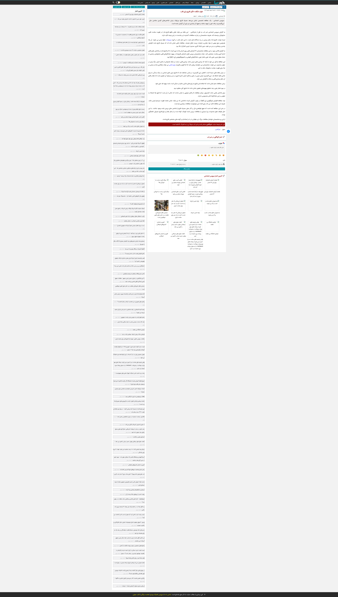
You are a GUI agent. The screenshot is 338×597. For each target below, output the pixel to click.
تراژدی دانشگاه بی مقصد (212, 234)
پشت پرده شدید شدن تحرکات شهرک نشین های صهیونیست (130, 373)
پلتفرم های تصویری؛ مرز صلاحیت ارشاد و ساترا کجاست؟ (131, 302)
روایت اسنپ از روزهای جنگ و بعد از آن (135, 494)
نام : (224, 160)
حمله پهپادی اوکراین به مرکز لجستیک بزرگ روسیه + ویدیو (130, 176)
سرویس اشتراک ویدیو (156, 594)
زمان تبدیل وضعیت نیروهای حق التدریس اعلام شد (132, 469)
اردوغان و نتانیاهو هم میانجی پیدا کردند (135, 490)
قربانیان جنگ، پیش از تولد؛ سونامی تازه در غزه (133, 334)
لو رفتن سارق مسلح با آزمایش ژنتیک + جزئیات (133, 586)
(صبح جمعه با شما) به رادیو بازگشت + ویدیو (133, 63)
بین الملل (178, 3)
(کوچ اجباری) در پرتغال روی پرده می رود (134, 249)
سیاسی (209, 3)
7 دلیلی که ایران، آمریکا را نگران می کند (134, 424)
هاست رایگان (145, 594)
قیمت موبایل (126, 7)
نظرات (220, 143)
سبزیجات (168, 40)
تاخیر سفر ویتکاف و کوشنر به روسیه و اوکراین (133, 274)
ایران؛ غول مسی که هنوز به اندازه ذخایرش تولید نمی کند (131, 19)
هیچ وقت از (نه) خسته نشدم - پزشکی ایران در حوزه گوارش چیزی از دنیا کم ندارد (195, 194)
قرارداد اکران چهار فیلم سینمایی (137, 156)
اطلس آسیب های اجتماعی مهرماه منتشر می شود (178, 193)
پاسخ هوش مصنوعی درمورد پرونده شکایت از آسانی (132, 546)
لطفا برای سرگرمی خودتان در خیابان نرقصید (134, 221)
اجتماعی (171, 3)
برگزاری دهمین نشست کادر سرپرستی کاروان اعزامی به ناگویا (130, 578)
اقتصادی (203, 3)
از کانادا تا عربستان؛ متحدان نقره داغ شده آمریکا (133, 191)
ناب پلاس (147, 3)
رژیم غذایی (172, 65)
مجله (192, 3)
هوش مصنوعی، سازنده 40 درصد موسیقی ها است (132, 50)
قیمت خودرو (117, 7)
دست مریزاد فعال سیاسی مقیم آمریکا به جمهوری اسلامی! (130, 226)
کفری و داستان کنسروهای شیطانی (161, 235)
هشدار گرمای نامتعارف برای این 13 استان (212, 193)
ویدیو (153, 3)
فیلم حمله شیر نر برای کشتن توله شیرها (135, 558)
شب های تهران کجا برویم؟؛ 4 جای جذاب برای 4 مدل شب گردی (129, 474)
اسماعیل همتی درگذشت (138, 437)
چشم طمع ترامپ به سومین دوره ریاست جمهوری (132, 317)
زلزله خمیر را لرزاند (195, 213)
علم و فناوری (164, 3)
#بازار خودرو (206, 7)
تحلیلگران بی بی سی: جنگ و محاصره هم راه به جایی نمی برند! (129, 266)
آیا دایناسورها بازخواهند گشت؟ (137, 204)
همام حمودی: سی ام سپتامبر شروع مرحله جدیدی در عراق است (129, 563)
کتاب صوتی (136, 594)
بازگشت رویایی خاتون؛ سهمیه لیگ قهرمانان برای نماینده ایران (129, 339)
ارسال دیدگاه (187, 169)
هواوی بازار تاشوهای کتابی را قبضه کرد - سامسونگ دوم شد (130, 196)
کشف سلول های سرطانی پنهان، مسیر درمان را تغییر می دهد (178, 236)
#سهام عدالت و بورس (216, 7)
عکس (158, 3)
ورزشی (197, 3)
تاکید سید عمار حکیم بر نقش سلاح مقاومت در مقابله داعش (130, 55)
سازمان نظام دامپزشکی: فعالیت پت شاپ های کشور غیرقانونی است (161, 215)
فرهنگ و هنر (185, 3)
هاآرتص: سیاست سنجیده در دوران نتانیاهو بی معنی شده (130, 417)
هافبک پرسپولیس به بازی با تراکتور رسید (134, 397)
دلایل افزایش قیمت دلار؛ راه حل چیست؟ (134, 253)
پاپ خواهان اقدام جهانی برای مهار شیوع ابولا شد (133, 139)
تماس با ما (140, 3)
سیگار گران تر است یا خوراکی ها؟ (161, 193)
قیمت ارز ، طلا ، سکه (138, 7)
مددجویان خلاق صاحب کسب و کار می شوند (212, 214)
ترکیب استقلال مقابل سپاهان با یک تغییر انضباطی (132, 216)
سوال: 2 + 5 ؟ (183, 160)
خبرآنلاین (217, 129)
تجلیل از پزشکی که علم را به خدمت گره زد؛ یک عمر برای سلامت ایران (178, 215)
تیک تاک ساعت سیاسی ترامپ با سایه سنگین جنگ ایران (131, 322)
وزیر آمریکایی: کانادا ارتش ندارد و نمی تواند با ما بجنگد (131, 75)
